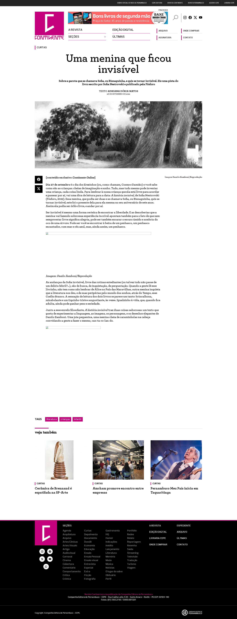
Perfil (108, 579)
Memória (110, 556)
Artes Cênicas (70, 542)
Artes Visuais (70, 545)
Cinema (67, 560)
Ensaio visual (91, 560)
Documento (90, 538)
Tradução (132, 560)
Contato (188, 38)
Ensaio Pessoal (92, 556)
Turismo (131, 564)
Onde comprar (191, 31)
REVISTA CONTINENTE (175, 3)
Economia (89, 545)
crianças (65, 419)
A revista (75, 29)
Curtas (42, 47)
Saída (130, 549)
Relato (130, 538)
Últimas (118, 36)
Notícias (110, 568)
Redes (130, 534)
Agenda (67, 531)
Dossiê (88, 542)
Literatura (111, 553)
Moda (109, 560)
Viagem (131, 568)
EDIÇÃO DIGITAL (158, 532)
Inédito (109, 545)
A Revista (155, 525)
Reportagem (134, 542)
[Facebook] (190, 18)
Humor (109, 538)
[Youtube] (200, 18)
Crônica (67, 579)
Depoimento (91, 534)
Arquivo (163, 31)
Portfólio (132, 531)
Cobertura (68, 564)
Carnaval (67, 556)
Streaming (133, 553)
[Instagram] (185, 18)
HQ (107, 534)
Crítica (66, 575)
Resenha (132, 545)
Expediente (184, 525)
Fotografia (89, 579)
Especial (88, 568)
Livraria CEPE (229, 3)
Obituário (111, 575)
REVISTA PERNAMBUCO (196, 3)
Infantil (77, 419)
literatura (51, 419)
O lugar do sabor (114, 571)
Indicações (111, 542)
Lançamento (112, 549)
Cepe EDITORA (157, 3)
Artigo (66, 549)
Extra (87, 571)
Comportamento (72, 571)
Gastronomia (113, 531)
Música (109, 564)
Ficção (87, 575)
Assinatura (165, 38)
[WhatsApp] (46, 566)
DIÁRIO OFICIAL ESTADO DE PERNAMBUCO (132, 3)
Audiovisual (69, 553)
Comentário (69, 568)
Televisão (132, 556)
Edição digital (123, 29)
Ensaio (87, 553)
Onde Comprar (158, 544)
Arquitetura (69, 534)
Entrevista (90, 564)
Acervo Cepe (214, 3)
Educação (89, 549)
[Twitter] (195, 18)
